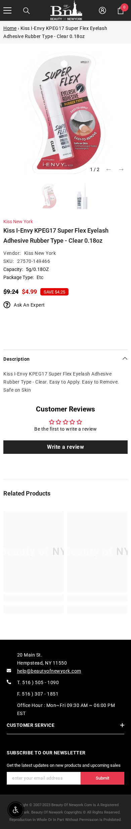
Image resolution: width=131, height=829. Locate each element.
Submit (102, 778)
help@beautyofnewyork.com (49, 671)
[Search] (27, 11)
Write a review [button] (65, 447)
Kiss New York (18, 221)
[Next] (121, 169)
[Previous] (109, 169)
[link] (33, 598)
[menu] (7, 10)
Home (9, 28)
